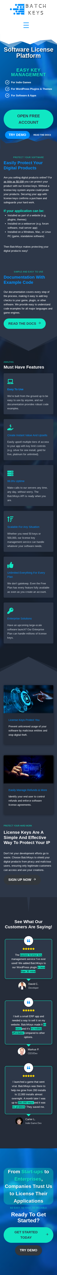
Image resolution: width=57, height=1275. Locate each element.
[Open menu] (26, 25)
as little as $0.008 (14, 181)
